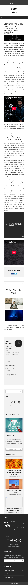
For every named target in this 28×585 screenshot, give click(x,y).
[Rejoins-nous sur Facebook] (8, 402)
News (8, 370)
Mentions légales (8, 577)
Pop (15, 374)
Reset (9, 57)
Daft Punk (12, 134)
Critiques (13, 369)
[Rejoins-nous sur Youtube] (19, 402)
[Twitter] (15, 3)
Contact (6, 574)
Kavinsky (17, 168)
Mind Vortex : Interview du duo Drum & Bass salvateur (14, 509)
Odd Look (13, 172)
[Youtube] (11, 3)
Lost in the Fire (17, 140)
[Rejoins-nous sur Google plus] (16, 402)
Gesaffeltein (7, 189)
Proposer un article (9, 570)
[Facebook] (17, 3)
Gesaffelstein (14, 43)
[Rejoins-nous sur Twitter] (12, 402)
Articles (9, 369)
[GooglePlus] (13, 3)
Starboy (20, 134)
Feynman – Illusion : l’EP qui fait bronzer (14, 491)
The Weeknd (10, 63)
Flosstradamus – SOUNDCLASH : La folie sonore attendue (14, 472)
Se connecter (14, 1)
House (18, 369)
